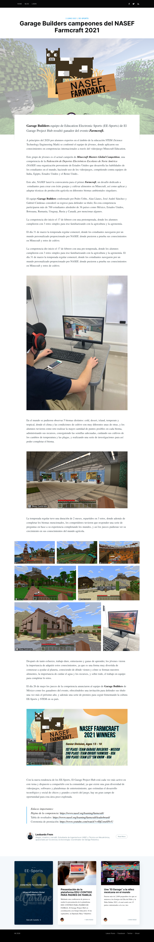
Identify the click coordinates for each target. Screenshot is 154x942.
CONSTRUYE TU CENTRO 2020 (33, 885)
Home (19, 4)
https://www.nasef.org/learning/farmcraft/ (82, 813)
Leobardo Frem (44, 834)
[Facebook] (129, 4)
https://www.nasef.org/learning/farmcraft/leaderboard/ (81, 817)
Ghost (137, 933)
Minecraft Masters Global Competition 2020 (34, 893)
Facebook (121, 933)
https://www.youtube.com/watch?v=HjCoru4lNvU (86, 821)
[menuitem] (19, 3)
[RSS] (138, 3)
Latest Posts (110, 933)
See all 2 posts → (33, 920)
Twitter (130, 933)
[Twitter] (134, 4)
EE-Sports (83, 18)
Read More (121, 836)
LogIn (34, 4)
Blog (27, 4)
